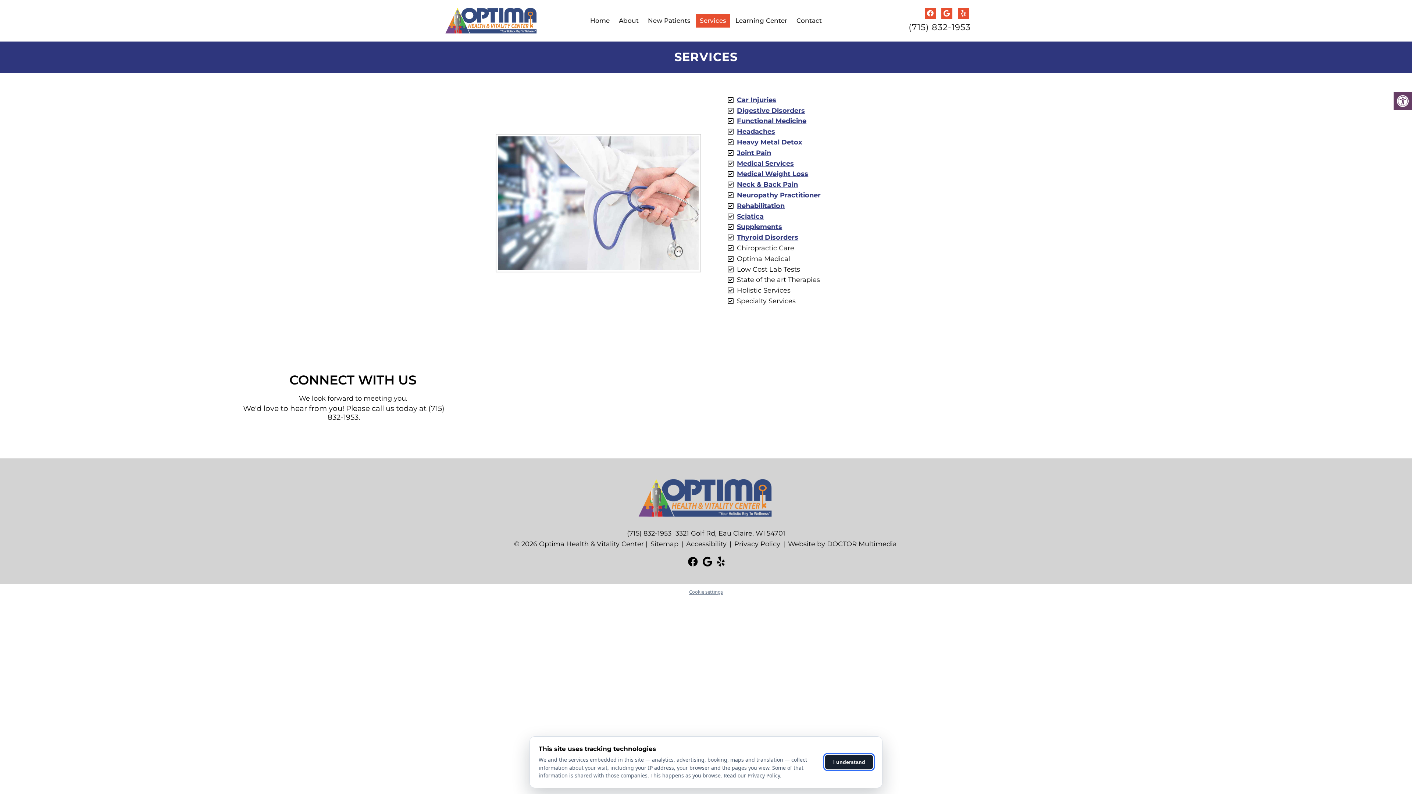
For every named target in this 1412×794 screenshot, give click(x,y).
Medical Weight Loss (772, 174)
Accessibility (706, 544)
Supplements (759, 227)
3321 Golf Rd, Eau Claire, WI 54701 (730, 533)
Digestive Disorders (771, 111)
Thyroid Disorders (767, 237)
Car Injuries (756, 100)
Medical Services (765, 164)
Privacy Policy (757, 544)
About (629, 20)
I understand (849, 762)
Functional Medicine (771, 121)
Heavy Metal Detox (769, 142)
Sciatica (750, 216)
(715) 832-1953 (940, 27)
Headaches (756, 132)
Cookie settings (706, 592)
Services (713, 20)
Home (600, 20)
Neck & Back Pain (767, 184)
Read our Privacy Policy (752, 775)
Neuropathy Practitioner (779, 195)
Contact (809, 20)
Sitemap (664, 544)
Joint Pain (754, 153)
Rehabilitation (761, 206)
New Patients (669, 20)
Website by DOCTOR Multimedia (842, 544)
